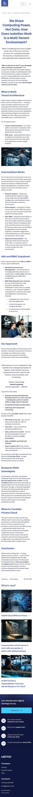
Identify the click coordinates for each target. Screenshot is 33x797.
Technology (14, 579)
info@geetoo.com (7, 786)
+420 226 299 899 (7, 783)
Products (4, 579)
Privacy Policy (5, 793)
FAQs (3, 773)
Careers (4, 767)
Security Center (6, 770)
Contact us (15, 710)
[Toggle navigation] (30, 4)
